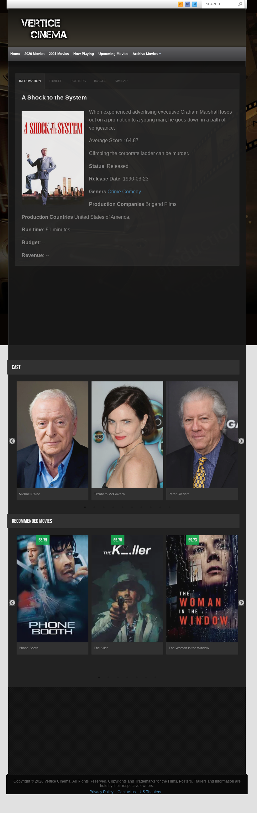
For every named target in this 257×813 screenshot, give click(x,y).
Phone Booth (28, 648)
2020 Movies (34, 54)
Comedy (131, 191)
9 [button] (160, 508)
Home (15, 54)
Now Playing (83, 54)
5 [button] (122, 508)
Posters (78, 81)
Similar (121, 81)
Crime (114, 191)
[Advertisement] (127, 731)
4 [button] (113, 508)
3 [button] (104, 508)
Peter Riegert (179, 494)
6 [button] (132, 508)
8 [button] (151, 508)
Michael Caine (29, 494)
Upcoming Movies (113, 54)
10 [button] (169, 508)
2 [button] (94, 508)
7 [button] (141, 508)
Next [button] (241, 441)
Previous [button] (12, 441)
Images (100, 81)
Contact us (127, 792)
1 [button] (85, 508)
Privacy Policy (101, 792)
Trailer (55, 81)
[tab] (30, 81)
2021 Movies (59, 54)
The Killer (101, 648)
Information (30, 81)
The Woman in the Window (189, 648)
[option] (52, 441)
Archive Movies (144, 54)
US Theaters (150, 792)
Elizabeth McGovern (109, 494)
